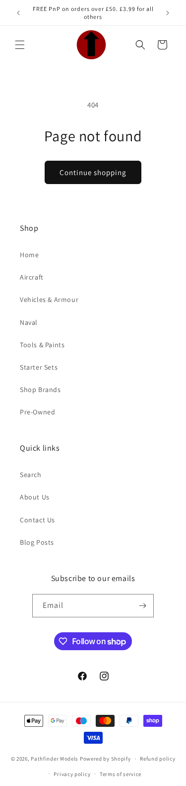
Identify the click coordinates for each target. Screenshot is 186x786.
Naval (29, 322)
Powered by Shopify (105, 758)
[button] (20, 45)
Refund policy (157, 758)
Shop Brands (40, 389)
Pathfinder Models (55, 758)
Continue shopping (93, 172)
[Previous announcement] (18, 13)
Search (31, 474)
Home (29, 254)
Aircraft (32, 277)
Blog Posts (37, 542)
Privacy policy (72, 774)
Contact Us (37, 519)
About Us (35, 496)
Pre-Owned (37, 411)
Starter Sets (39, 367)
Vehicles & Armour (49, 299)
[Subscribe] (142, 605)
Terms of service (120, 774)
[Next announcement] (168, 13)
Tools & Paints (42, 344)
